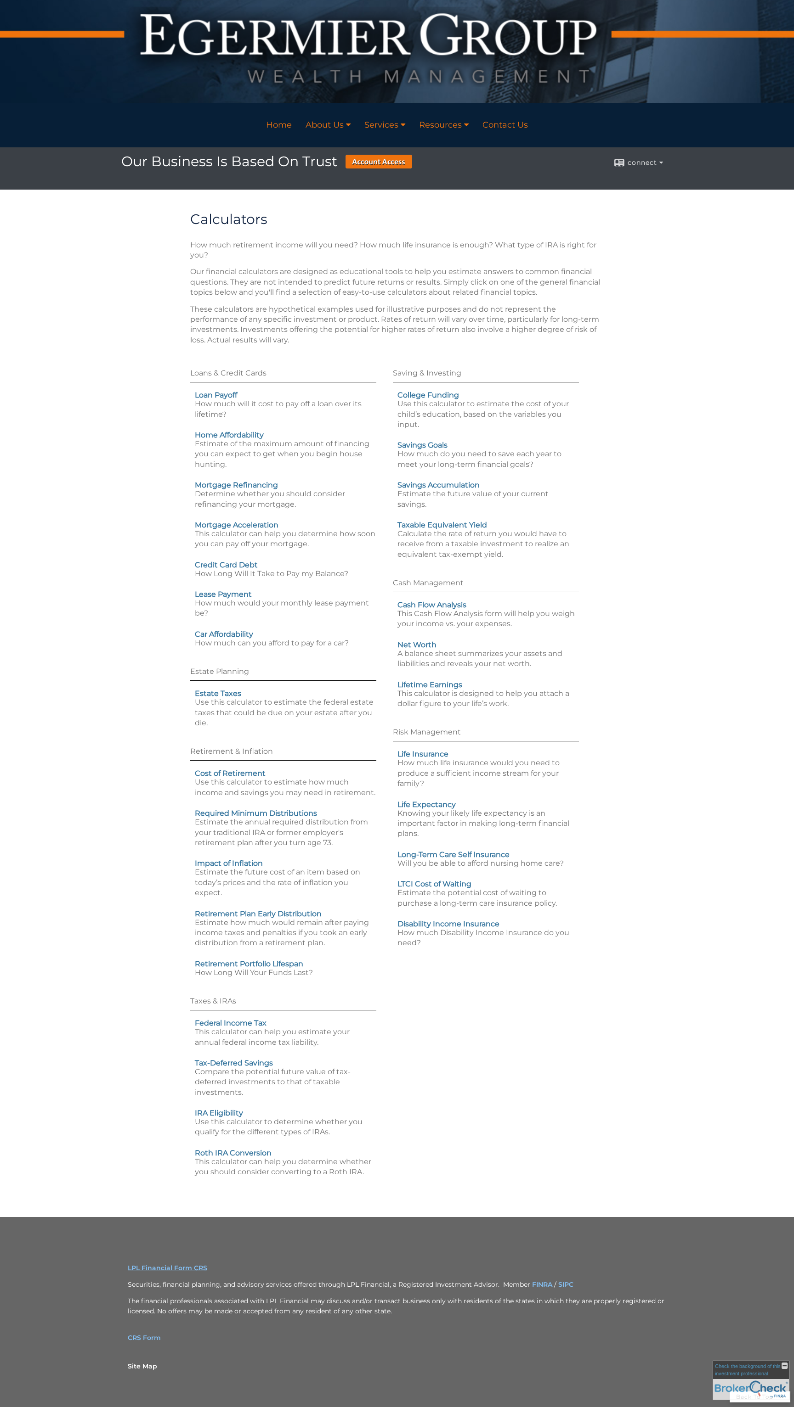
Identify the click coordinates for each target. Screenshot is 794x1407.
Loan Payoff (216, 395)
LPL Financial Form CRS (167, 1268)
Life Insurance (422, 754)
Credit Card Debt (226, 565)
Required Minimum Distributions (256, 813)
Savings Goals (422, 445)
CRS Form (144, 1338)
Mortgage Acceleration (236, 525)
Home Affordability (229, 435)
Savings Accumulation (438, 485)
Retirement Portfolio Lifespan (249, 963)
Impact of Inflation (229, 863)
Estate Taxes (218, 693)
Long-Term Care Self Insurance (453, 854)
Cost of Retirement (230, 773)
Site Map (142, 1366)
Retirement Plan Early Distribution (258, 913)
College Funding (428, 395)
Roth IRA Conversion (233, 1153)
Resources (440, 125)
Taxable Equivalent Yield (442, 525)
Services (381, 125)
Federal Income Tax (231, 1023)
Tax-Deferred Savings (234, 1063)
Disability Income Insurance (448, 923)
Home (279, 125)
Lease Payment (223, 594)
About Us (325, 125)
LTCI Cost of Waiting (434, 884)
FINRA (543, 1284)
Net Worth (417, 644)
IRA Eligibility (219, 1113)
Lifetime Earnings (429, 684)
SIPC (565, 1284)
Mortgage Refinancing (236, 485)
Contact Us (505, 125)
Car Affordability (224, 634)
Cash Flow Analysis (431, 604)
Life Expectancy (426, 804)
